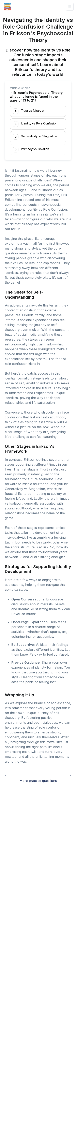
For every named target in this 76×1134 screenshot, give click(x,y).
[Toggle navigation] (70, 7)
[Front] (7, 7)
